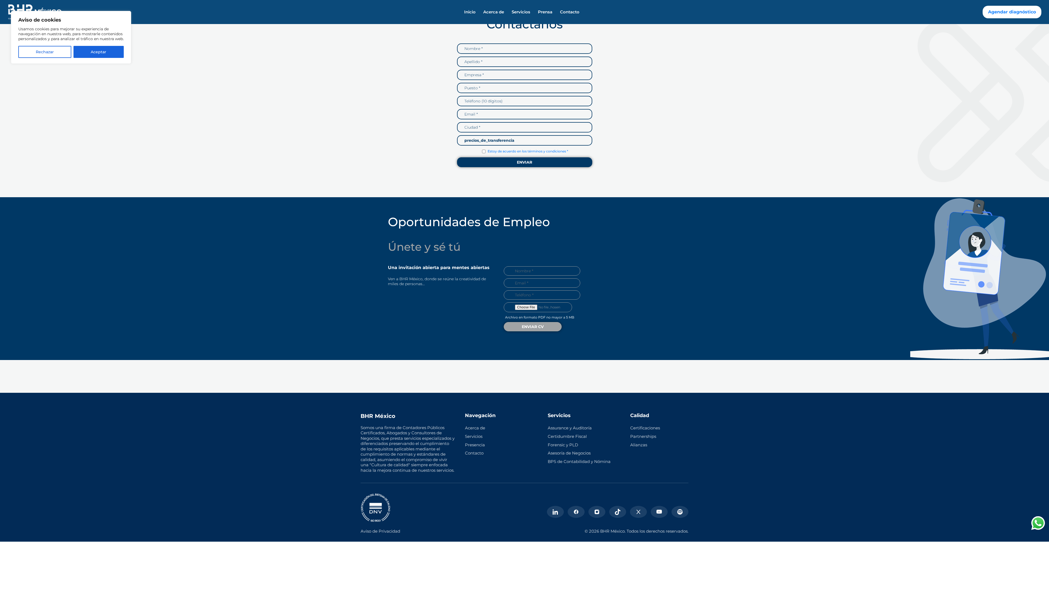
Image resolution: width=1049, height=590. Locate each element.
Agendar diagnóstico (1012, 11)
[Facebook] (576, 512)
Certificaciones (645, 427)
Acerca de (493, 12)
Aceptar (98, 51)
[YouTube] (659, 512)
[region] (71, 37)
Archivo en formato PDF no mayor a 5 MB (539, 317)
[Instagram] (596, 512)
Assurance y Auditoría (570, 427)
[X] (638, 512)
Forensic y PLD (563, 444)
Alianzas (638, 444)
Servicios (521, 12)
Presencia (475, 444)
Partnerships (643, 436)
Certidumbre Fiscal (567, 436)
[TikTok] (617, 512)
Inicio (470, 12)
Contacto (569, 12)
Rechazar (45, 51)
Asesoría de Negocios (569, 453)
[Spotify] (679, 512)
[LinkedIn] (555, 512)
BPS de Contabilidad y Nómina (579, 461)
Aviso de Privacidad (380, 531)
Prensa (545, 12)
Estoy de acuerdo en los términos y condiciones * (528, 151)
